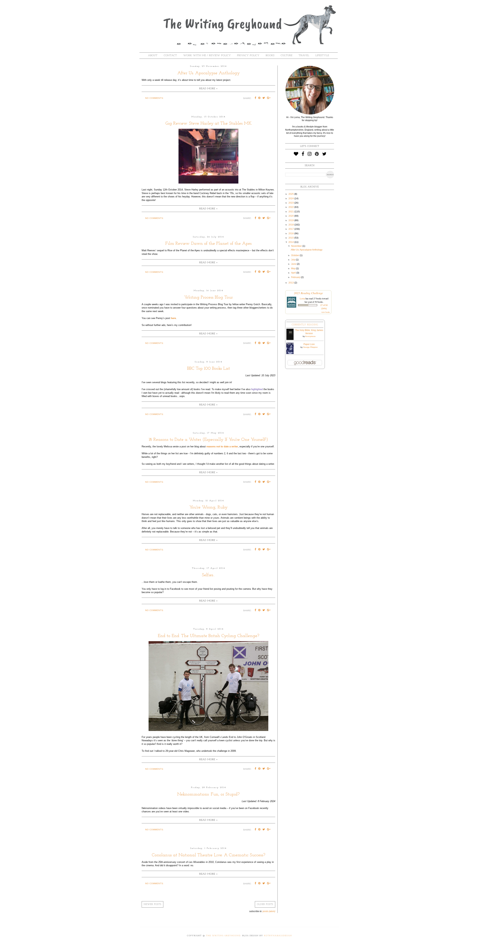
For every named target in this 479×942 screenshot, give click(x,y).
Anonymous (310, 336)
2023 (291, 202)
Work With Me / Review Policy (207, 55)
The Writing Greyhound (223, 936)
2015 (291, 237)
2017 (291, 229)
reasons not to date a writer (222, 446)
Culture (286, 55)
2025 (291, 194)
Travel (304, 55)
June (294, 264)
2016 (291, 233)
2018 (291, 224)
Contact (170, 55)
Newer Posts (152, 904)
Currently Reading (305, 325)
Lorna (302, 298)
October (295, 255)
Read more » (208, 88)
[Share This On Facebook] (255, 98)
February (296, 277)
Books (270, 55)
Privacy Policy (248, 55)
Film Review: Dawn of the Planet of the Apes (208, 243)
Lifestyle (322, 55)
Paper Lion (309, 344)
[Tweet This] (264, 98)
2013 (291, 282)
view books (325, 312)
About (153, 55)
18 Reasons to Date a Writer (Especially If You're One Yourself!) (208, 439)
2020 (291, 216)
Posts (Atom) (269, 911)
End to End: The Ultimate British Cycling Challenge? (208, 636)
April (293, 272)
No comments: (154, 98)
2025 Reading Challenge (308, 293)
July (293, 259)
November (296, 246)
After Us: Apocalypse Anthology (208, 73)
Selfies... (208, 575)
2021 (291, 211)
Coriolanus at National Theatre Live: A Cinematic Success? (208, 855)
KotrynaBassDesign (278, 936)
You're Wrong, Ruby (208, 507)
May (293, 268)
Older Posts (265, 904)
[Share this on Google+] (268, 98)
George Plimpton (310, 347)
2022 (291, 207)
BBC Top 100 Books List (208, 368)
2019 (291, 220)
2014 (291, 242)
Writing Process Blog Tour (208, 297)
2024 (291, 198)
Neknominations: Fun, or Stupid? (208, 794)
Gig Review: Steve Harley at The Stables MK (208, 123)
